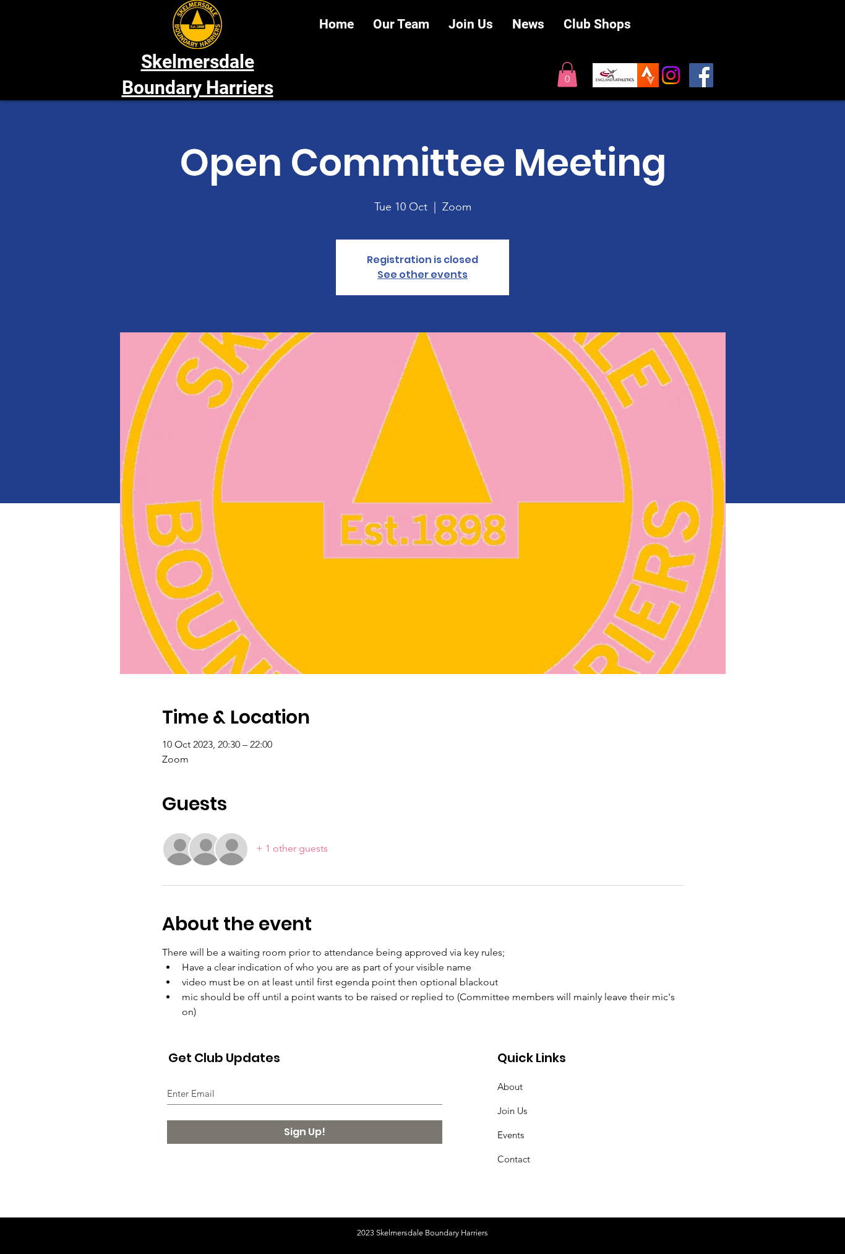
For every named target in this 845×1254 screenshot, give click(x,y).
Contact (513, 1159)
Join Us (512, 1111)
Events (510, 1135)
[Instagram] (671, 75)
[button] (567, 74)
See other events (422, 274)
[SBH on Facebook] (701, 75)
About (510, 1086)
